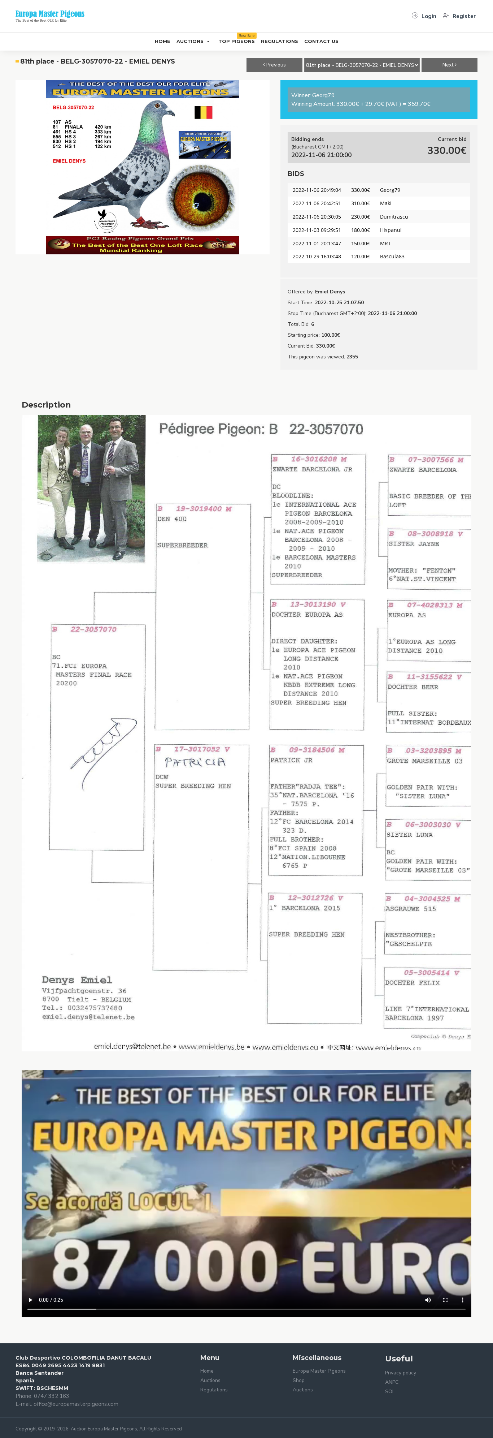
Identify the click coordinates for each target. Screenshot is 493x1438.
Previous (275, 64)
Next (448, 64)
